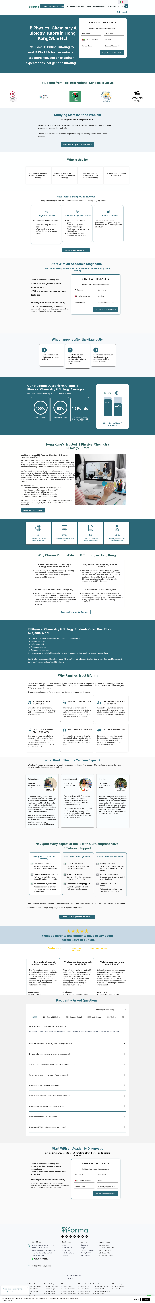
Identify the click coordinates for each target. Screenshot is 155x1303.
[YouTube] (87, 1236)
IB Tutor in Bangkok (118, 1284)
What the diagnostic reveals (78, 215)
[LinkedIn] (70, 1236)
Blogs (83, 1248)
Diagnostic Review (46, 215)
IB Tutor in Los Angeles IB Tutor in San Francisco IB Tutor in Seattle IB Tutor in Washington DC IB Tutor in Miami (101, 1288)
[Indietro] (12, 969)
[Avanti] (143, 969)
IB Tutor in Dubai (32, 1284)
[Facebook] (74, 1236)
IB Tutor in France (66, 1286)
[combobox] (114, 46)
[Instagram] (62, 1236)
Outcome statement (109, 215)
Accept (146, 1299)
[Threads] (66, 1236)
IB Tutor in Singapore (51, 1284)
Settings (136, 1299)
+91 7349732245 (41, 1259)
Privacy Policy (7, 1300)
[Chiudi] (152, 1299)
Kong (56, 1286)
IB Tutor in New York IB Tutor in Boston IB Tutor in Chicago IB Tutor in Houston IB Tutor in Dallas (84, 1288)
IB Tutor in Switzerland (68, 1289)
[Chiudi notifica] (27, 1287)
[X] (79, 1236)
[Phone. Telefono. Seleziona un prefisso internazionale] (84, 40)
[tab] (34, 1017)
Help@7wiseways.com (41, 1266)
